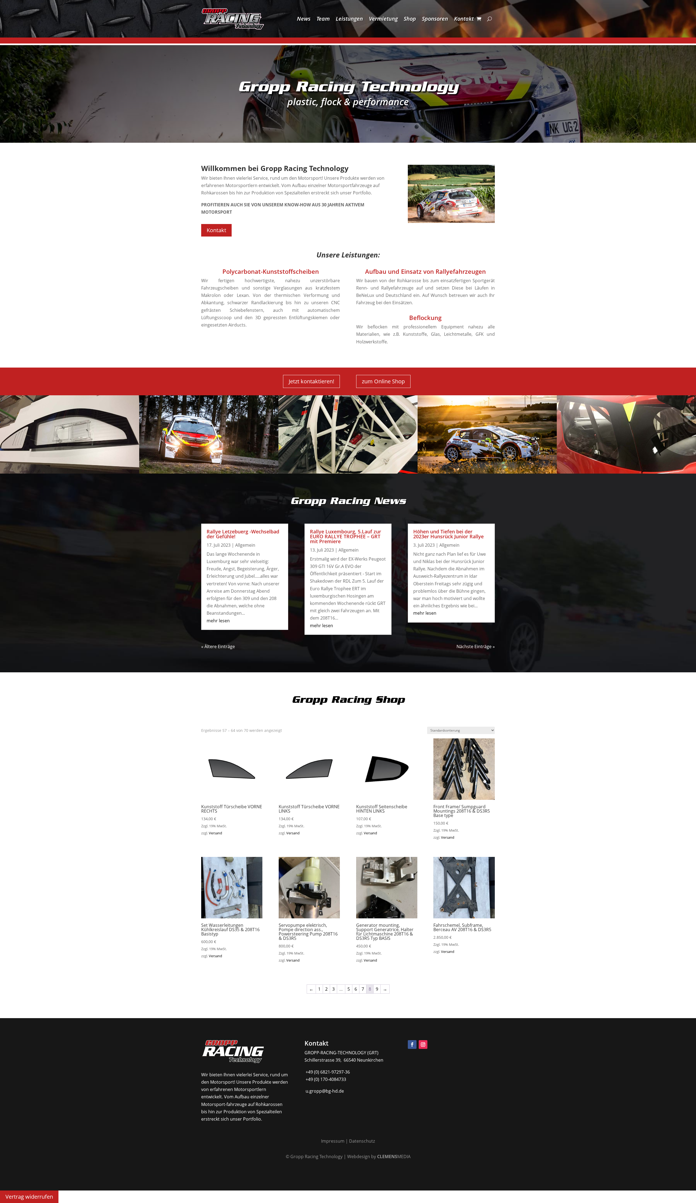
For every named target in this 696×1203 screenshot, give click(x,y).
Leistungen (349, 18)
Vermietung (383, 18)
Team (323, 18)
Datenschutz (362, 1141)
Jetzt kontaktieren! (311, 381)
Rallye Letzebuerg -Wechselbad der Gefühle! (243, 534)
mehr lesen (218, 621)
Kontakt (464, 18)
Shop (410, 18)
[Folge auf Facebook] (412, 1044)
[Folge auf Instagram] (423, 1044)
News (303, 18)
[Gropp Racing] (208, 472)
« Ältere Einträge (218, 646)
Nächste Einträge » (475, 646)
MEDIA (394, 1157)
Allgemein (245, 545)
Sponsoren (435, 18)
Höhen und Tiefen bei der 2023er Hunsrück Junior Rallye (448, 534)
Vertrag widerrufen (29, 1196)
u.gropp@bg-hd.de (324, 1091)
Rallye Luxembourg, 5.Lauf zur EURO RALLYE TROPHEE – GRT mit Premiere (345, 536)
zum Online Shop (383, 381)
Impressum (332, 1141)
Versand (215, 833)
